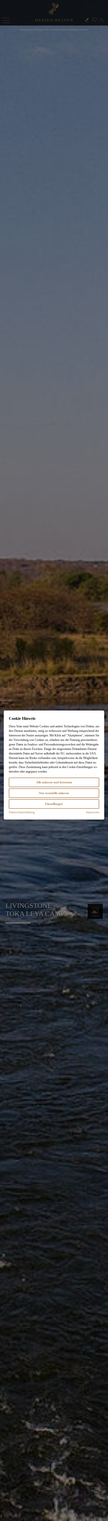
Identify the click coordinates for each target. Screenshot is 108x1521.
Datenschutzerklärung (22, 812)
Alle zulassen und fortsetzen (54, 782)
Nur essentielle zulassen (54, 793)
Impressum (92, 812)
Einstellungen (54, 804)
